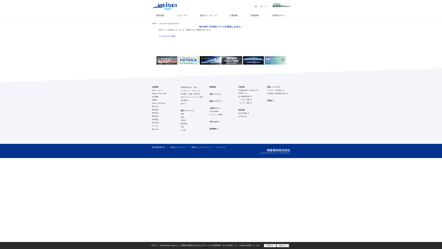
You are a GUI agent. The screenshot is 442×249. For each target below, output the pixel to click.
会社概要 (155, 97)
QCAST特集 (242, 113)
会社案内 (184, 100)
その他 (183, 130)
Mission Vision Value (159, 93)
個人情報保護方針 (158, 147)
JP (261, 6)
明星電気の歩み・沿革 (189, 87)
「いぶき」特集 (244, 100)
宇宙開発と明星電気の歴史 (276, 93)
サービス (155, 126)
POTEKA (241, 116)
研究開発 (155, 119)
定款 (182, 103)
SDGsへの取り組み (159, 103)
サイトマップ (221, 147)
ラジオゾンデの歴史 (274, 90)
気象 (182, 114)
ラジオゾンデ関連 (215, 115)
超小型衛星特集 (244, 96)
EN (266, 6)
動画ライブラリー (215, 101)
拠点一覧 (155, 129)
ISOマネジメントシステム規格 (192, 97)
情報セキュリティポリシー (201, 147)
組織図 (154, 100)
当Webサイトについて (178, 147)
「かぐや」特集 (244, 103)
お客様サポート (279, 15)
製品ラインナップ (187, 110)
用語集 (269, 100)
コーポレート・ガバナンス (190, 91)
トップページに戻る (167, 36)
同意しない (282, 245)
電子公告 (155, 106)
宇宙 (182, 127)
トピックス (182, 15)
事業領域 (155, 110)
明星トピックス (215, 94)
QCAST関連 (213, 111)
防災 (182, 117)
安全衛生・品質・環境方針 (190, 94)
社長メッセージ (157, 90)
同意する (270, 245)
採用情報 (254, 15)
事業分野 (155, 113)
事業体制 (155, 116)
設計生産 (155, 123)
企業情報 (233, 15)
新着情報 (160, 15)
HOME (154, 23)
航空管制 (184, 124)
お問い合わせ (214, 122)
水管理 (183, 120)
